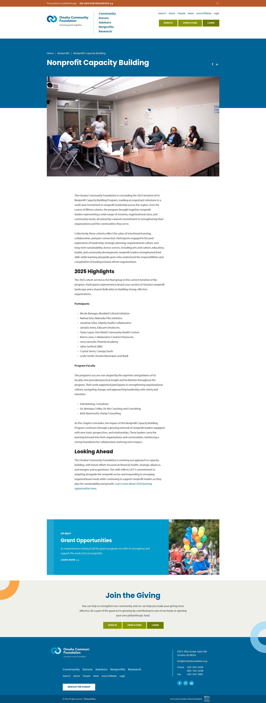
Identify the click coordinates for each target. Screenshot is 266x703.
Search (162, 13)
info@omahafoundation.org (192, 661)
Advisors (105, 22)
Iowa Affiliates (203, 13)
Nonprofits (106, 27)
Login (216, 13)
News (191, 13)
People (181, 13)
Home (50, 53)
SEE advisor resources (94, 4)
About (172, 13)
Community (107, 13)
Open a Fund (190, 23)
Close (217, 3)
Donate (168, 23)
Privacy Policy (89, 699)
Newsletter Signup (79, 687)
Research (105, 31)
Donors (104, 18)
